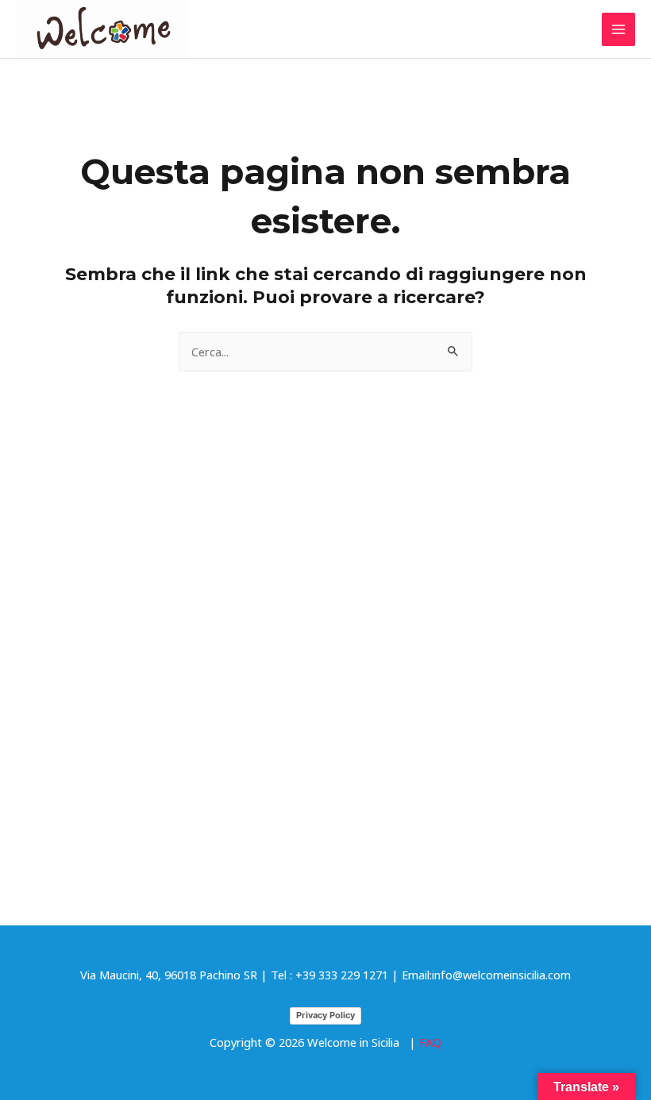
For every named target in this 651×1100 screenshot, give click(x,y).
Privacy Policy (325, 1015)
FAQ (430, 1042)
